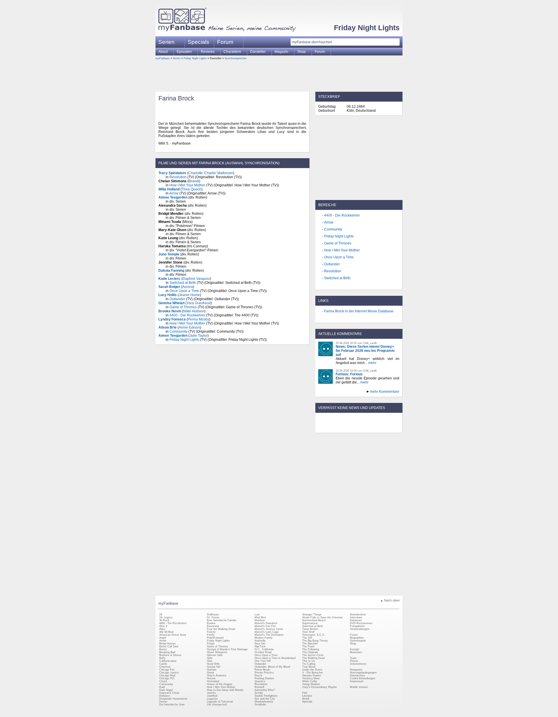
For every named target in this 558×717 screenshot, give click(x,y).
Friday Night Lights (367, 28)
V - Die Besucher (312, 672)
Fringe (210, 643)
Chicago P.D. (167, 678)
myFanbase (162, 58)
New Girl (260, 643)
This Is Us (308, 661)
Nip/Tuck (260, 646)
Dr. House (213, 617)
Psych (258, 675)
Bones (163, 649)
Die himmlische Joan (172, 704)
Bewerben (356, 652)
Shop (353, 643)
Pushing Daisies (264, 678)
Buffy (162, 658)
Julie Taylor (198, 336)
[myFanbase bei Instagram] (372, 428)
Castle (163, 663)
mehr (372, 363)
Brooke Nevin (169, 311)
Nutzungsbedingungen (363, 672)
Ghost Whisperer (217, 652)
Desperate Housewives (173, 698)
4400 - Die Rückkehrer (187, 315)
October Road (263, 652)
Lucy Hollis (167, 295)
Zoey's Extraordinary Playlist (319, 687)
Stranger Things (311, 614)
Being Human (167, 643)
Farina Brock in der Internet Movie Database (359, 311)
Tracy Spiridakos (172, 173)
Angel (162, 637)
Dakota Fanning (171, 271)
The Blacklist (310, 643)
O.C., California (264, 649)
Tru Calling (308, 663)
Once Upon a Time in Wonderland (275, 658)
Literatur (307, 695)
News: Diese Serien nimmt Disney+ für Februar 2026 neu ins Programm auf (365, 351)
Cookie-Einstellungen (362, 678)
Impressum (357, 681)
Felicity (211, 631)
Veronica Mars (311, 678)
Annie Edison (189, 327)
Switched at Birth (182, 283)
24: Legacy (166, 617)
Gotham (212, 669)
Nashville (260, 640)
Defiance (164, 695)
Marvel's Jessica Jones (269, 629)
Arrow (173, 193)
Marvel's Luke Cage (267, 631)
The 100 (307, 637)
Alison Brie (167, 327)
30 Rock (164, 620)
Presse (354, 661)
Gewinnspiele (358, 640)
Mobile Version (359, 687)
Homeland (213, 681)
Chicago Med (167, 675)
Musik (306, 698)
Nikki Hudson (193, 311)
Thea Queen (191, 189)
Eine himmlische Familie (221, 620)
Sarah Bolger (169, 287)
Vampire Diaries (311, 675)
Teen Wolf (308, 631)
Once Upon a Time (184, 291)
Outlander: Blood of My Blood (272, 666)
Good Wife (213, 663)
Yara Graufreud (199, 303)
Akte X (163, 626)
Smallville (260, 704)
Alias (162, 629)
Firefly (210, 634)
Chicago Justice (169, 672)
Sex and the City (265, 698)
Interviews (356, 617)
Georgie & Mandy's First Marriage (227, 649)
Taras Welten (310, 629)
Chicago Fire (167, 669)
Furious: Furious (349, 374)
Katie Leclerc (169, 279)
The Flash (308, 646)
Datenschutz (357, 675)
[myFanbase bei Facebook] (345, 428)
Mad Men (260, 617)
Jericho (211, 692)
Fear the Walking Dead (221, 629)
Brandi (194, 181)
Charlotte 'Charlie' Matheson (210, 173)
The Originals (310, 652)
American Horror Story (172, 634)
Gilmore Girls (215, 655)
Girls (209, 658)
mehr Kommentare (384, 392)
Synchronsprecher (235, 58)
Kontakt (354, 649)
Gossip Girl (213, 666)
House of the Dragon (219, 684)
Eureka (211, 623)
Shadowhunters (264, 701)
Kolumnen (356, 620)
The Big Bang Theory (315, 640)
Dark (162, 687)
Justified (212, 695)
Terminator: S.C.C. (313, 634)
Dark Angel (166, 690)
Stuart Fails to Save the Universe (322, 617)
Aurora (187, 287)
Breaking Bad (167, 652)
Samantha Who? (265, 690)
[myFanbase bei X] (359, 428)
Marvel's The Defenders (269, 634)
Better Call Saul (168, 646)
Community (178, 331)
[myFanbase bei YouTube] (385, 428)
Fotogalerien (357, 626)
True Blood (308, 666)
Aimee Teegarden (172, 197)
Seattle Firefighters (266, 695)
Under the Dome (312, 669)
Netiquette (356, 669)
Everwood (213, 626)
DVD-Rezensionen (361, 623)
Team (353, 658)
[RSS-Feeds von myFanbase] (332, 428)
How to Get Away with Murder (225, 690)
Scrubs (259, 692)
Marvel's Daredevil (266, 623)
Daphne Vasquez (196, 279)
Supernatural (309, 623)
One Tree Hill (263, 661)
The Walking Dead (313, 658)
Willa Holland (169, 189)
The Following (310, 649)
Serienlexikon (358, 614)
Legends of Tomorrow (220, 701)
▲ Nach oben (390, 600)
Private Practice (264, 672)
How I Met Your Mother (187, 185)
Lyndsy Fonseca (172, 319)
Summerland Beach (314, 620)
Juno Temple (168, 254)
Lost (257, 614)
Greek (210, 672)
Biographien (357, 637)
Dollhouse (213, 614)
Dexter (163, 701)
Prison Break (262, 669)
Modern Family (264, 637)
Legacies (212, 698)
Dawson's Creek (169, 692)
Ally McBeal (166, 631)
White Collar (309, 681)
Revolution (178, 177)
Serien (176, 58)
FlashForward (215, 637)
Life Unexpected (217, 704)
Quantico (260, 681)
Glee (209, 661)
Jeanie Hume (189, 295)
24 (160, 614)
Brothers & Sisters (170, 655)
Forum (225, 42)
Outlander (177, 299)
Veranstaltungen (359, 629)
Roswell (259, 687)
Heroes (211, 678)
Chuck (163, 681)
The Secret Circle (312, 655)
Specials (198, 42)
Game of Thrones (183, 307)
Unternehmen (358, 663)
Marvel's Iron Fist (265, 626)
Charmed (164, 666)
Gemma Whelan (171, 303)
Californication (167, 661)
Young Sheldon (311, 684)
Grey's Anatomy (216, 675)
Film (304, 692)
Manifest (260, 620)
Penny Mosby (198, 319)
